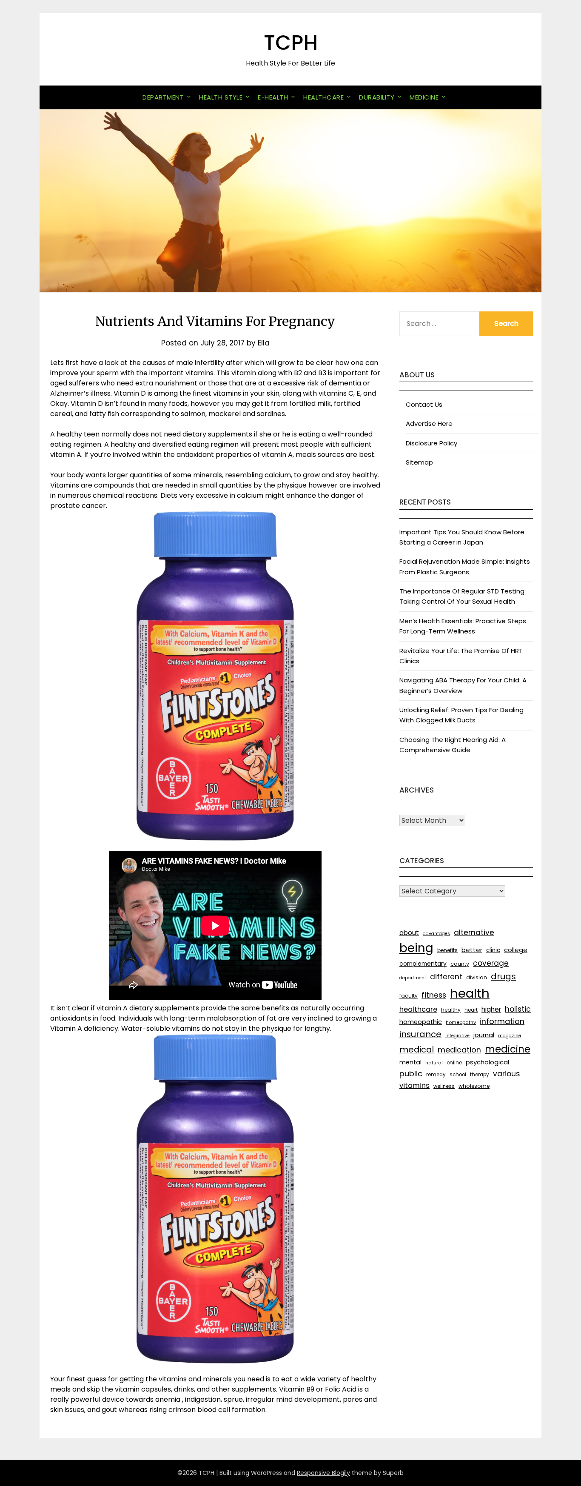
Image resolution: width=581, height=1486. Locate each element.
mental (410, 1062)
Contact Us (424, 404)
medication (459, 1049)
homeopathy (461, 1022)
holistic (518, 1009)
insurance (420, 1034)
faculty (408, 995)
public (410, 1073)
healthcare (418, 1009)
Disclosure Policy (431, 443)
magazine (509, 1035)
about (409, 932)
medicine (507, 1049)
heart (471, 1010)
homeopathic (420, 1022)
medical (416, 1049)
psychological (487, 1062)
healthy (451, 1009)
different (446, 977)
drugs (503, 976)
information (502, 1021)
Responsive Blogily (323, 1473)
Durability (376, 97)
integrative (457, 1035)
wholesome (474, 1086)
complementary (423, 963)
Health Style (220, 97)
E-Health (273, 97)
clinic (493, 950)
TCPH (291, 43)
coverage (491, 963)
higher (491, 1009)
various (506, 1074)
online (454, 1062)
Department (163, 97)
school (458, 1074)
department (412, 978)
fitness (434, 995)
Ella (264, 343)
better (471, 949)
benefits (447, 950)
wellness (444, 1086)
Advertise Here (429, 423)
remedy (436, 1074)
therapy (479, 1074)
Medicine (424, 97)
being (416, 948)
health (470, 993)
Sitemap (419, 462)
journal (483, 1034)
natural (434, 1062)
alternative (474, 932)
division (476, 977)
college (515, 949)
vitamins (414, 1085)
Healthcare (323, 97)
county (459, 963)
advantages (436, 933)
